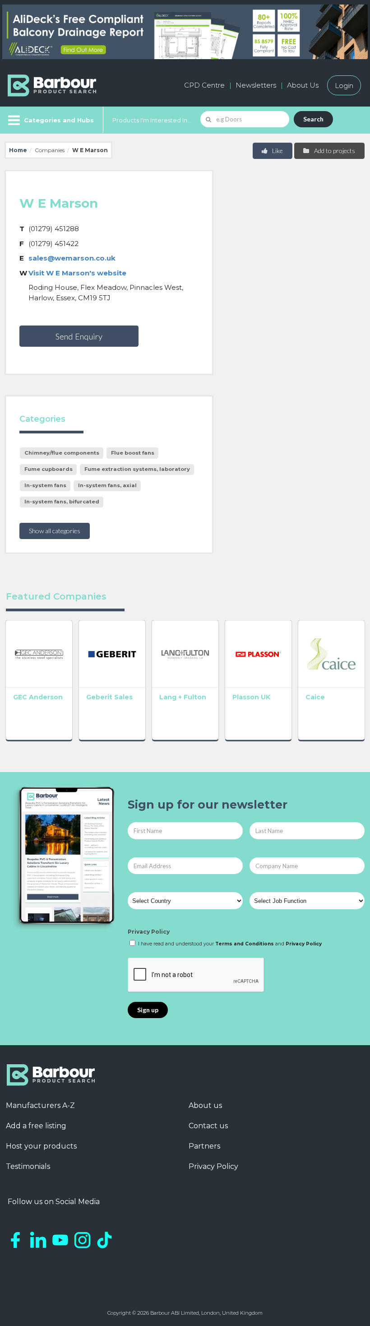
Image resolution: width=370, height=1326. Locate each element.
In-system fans (45, 485)
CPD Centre (204, 85)
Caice (315, 697)
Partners (204, 1146)
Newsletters (256, 85)
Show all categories (54, 531)
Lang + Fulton (182, 697)
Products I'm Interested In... (151, 120)
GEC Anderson (38, 697)
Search (313, 119)
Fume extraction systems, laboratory (137, 469)
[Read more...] (39, 653)
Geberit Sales (109, 697)
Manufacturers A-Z (40, 1105)
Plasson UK (251, 697)
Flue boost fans (132, 453)
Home (18, 150)
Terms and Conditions (244, 944)
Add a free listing (36, 1125)
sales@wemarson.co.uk (72, 258)
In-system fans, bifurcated (61, 501)
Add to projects (334, 150)
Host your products (41, 1146)
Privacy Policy (149, 931)
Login (344, 85)
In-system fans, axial (107, 485)
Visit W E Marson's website (77, 273)
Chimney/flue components (61, 453)
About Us (303, 85)
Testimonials (28, 1166)
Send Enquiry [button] (79, 336)
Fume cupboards (48, 469)
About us (205, 1105)
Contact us (208, 1125)
